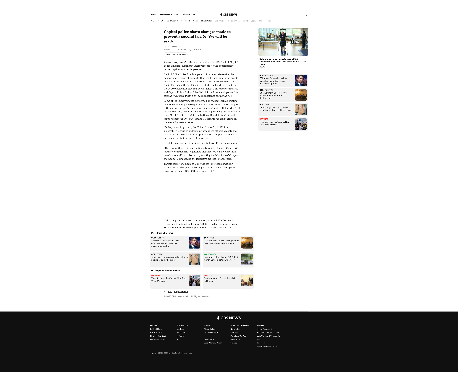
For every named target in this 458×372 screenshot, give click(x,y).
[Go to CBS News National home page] (229, 14)
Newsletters (235, 329)
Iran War (160, 21)
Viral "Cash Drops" (174, 21)
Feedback (261, 343)
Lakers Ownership (157, 339)
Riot (170, 291)
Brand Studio (235, 339)
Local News (165, 15)
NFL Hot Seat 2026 (158, 336)
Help (259, 339)
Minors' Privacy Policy (213, 343)
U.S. (153, 21)
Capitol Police (181, 291)
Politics (195, 21)
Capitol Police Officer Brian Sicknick (188, 92)
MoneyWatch (220, 21)
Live (177, 14)
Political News (156, 329)
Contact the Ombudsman (267, 346)
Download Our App (238, 336)
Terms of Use (209, 339)
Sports (253, 21)
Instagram (181, 336)
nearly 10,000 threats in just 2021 (196, 171)
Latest (154, 15)
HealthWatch (206, 21)
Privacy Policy (209, 329)
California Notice (211, 332)
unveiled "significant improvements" (191, 65)
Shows (186, 15)
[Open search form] (306, 14)
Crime (245, 21)
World (187, 21)
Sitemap (233, 343)
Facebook (181, 332)
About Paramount (264, 329)
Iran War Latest (156, 332)
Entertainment (234, 21)
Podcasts (234, 332)
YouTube (180, 329)
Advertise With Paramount (268, 332)
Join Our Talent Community (268, 336)
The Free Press (265, 21)
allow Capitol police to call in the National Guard (190, 115)
